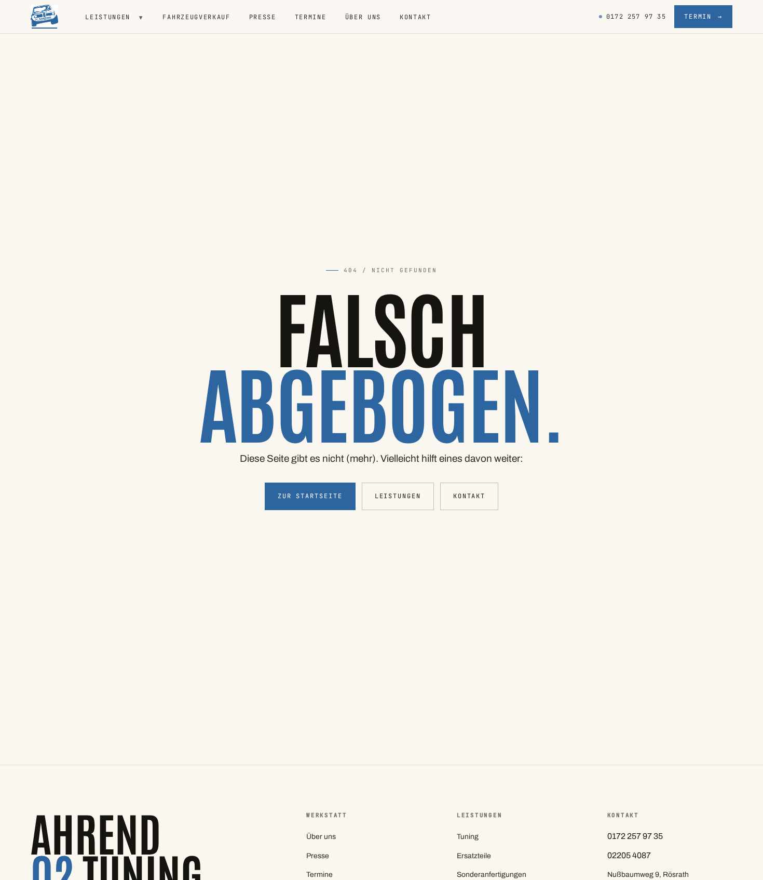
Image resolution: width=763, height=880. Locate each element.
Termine (310, 17)
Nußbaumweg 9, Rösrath (648, 874)
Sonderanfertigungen (491, 874)
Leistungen (114, 17)
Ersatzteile (474, 856)
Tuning (468, 837)
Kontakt (415, 17)
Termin (703, 16)
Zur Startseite (310, 496)
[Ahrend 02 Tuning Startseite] (45, 17)
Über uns (363, 17)
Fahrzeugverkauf (196, 17)
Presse (262, 17)
